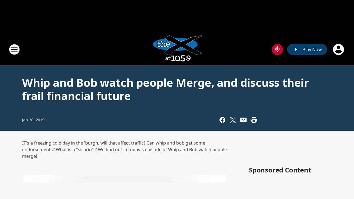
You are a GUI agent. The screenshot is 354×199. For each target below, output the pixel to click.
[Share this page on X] (233, 120)
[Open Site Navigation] (14, 49)
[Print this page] (254, 120)
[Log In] (339, 49)
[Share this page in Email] (243, 120)
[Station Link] (177, 49)
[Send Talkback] (277, 49)
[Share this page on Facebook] (222, 120)
